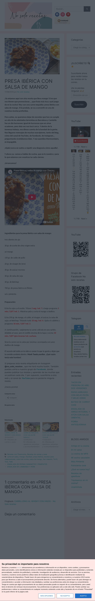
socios (19, 567)
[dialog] (47, 580)
